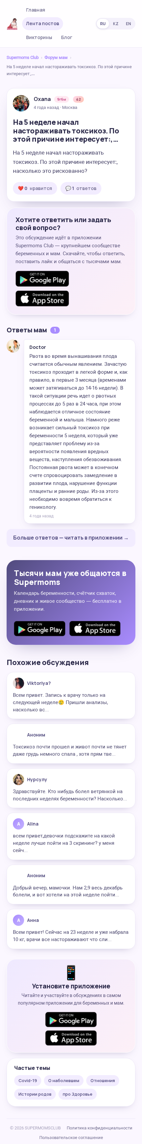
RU (103, 23)
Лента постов (42, 23)
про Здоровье (77, 1094)
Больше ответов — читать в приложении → (71, 537)
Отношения (102, 1080)
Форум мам (56, 57)
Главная (35, 10)
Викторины (39, 37)
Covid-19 (27, 1080)
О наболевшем (63, 1080)
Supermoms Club (23, 57)
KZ (116, 23)
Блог (66, 37)
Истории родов (35, 1094)
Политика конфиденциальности (99, 1127)
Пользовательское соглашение (71, 1137)
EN (128, 23)
